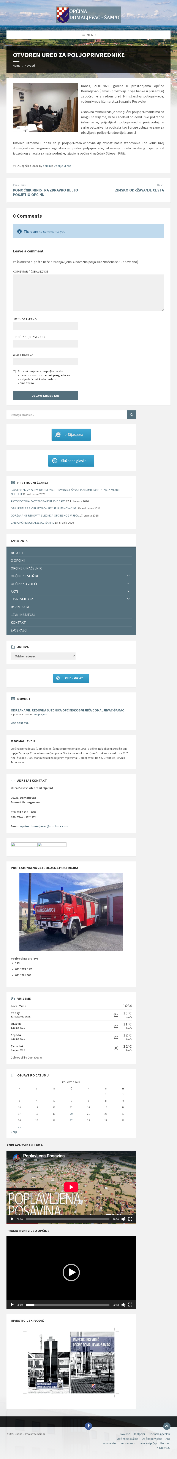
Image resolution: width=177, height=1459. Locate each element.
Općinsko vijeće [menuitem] (24, 584)
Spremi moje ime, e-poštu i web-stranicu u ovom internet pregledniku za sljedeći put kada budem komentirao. (44, 377)
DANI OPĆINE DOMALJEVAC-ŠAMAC (32, 523)
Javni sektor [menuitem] (22, 599)
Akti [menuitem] (14, 591)
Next (160, 185)
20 (71, 1113)
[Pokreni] (12, 1219)
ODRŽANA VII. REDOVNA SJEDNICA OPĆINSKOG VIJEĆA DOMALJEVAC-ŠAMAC (67, 710)
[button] (71, 1272)
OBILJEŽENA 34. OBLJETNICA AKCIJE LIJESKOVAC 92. (44, 508)
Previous (19, 185)
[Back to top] (167, 1426)
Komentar (30, 271)
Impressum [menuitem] (20, 607)
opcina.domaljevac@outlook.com (44, 826)
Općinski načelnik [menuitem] (26, 568)
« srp (14, 1132)
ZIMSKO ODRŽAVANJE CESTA (139, 190)
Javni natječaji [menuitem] (23, 614)
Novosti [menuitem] (18, 553)
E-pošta (29, 337)
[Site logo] (88, 22)
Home (17, 65)
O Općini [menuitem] (18, 560)
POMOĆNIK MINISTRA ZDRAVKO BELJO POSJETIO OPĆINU (45, 192)
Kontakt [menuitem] (18, 622)
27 (71, 1120)
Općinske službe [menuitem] (25, 576)
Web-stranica (23, 355)
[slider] (67, 1305)
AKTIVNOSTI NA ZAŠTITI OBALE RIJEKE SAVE (38, 501)
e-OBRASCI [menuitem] (19, 630)
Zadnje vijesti (62, 166)
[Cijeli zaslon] (130, 1219)
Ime (25, 319)
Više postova (19, 723)
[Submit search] (131, 414)
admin (47, 166)
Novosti (30, 65)
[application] (71, 1187)
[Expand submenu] (128, 576)
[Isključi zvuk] (123, 1219)
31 (19, 1126)
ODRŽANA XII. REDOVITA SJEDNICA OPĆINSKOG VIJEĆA (45, 515)
